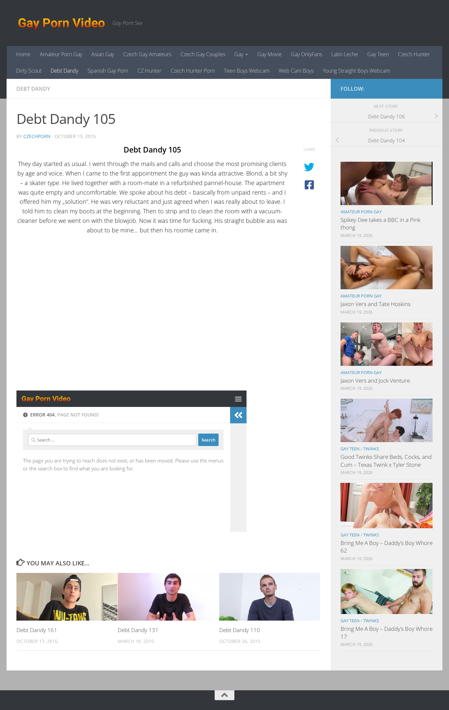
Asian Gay (102, 54)
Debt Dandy (64, 70)
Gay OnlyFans (306, 54)
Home (23, 54)
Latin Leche (344, 54)
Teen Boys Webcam (247, 70)
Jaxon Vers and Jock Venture (375, 380)
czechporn (37, 136)
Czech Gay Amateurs (147, 54)
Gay (238, 54)
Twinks (371, 449)
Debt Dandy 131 (138, 630)
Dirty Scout (28, 70)
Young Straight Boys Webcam (356, 70)
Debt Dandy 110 (239, 630)
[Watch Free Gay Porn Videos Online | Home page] (61, 23)
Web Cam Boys (296, 70)
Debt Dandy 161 (36, 630)
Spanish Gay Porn (107, 70)
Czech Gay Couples (202, 54)
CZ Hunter (149, 70)
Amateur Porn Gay (61, 54)
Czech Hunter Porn (193, 70)
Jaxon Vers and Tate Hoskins (376, 304)
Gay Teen (378, 54)
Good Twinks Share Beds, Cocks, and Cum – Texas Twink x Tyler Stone (386, 460)
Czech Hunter (414, 54)
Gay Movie (269, 54)
